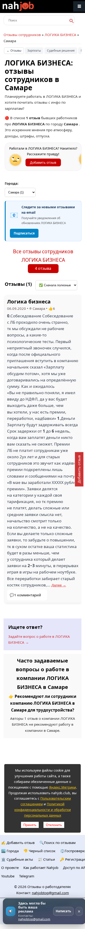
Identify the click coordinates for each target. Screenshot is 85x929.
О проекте (10, 867)
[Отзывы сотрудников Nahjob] (28, 6)
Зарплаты (34, 51)
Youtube (7, 876)
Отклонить (54, 825)
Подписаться (24, 233)
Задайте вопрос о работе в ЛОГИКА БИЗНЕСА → (39, 639)
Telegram (26, 876)
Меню (79, 6)
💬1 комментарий (25, 595)
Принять (29, 825)
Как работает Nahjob (40, 867)
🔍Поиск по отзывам (57, 842)
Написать (63, 911)
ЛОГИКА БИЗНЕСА (60, 34)
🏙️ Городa (10, 850)
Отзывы (14, 51)
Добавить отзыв (43, 162)
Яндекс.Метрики (62, 787)
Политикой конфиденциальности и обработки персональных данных (42, 810)
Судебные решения (61, 51)
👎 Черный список (39, 850)
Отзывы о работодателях (49, 886)
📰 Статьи (46, 859)
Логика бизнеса (29, 301)
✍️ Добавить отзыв (18, 842)
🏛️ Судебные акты (17, 859)
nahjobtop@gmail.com (50, 892)
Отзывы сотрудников (22, 34)
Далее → (58, 585)
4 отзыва (43, 268)
